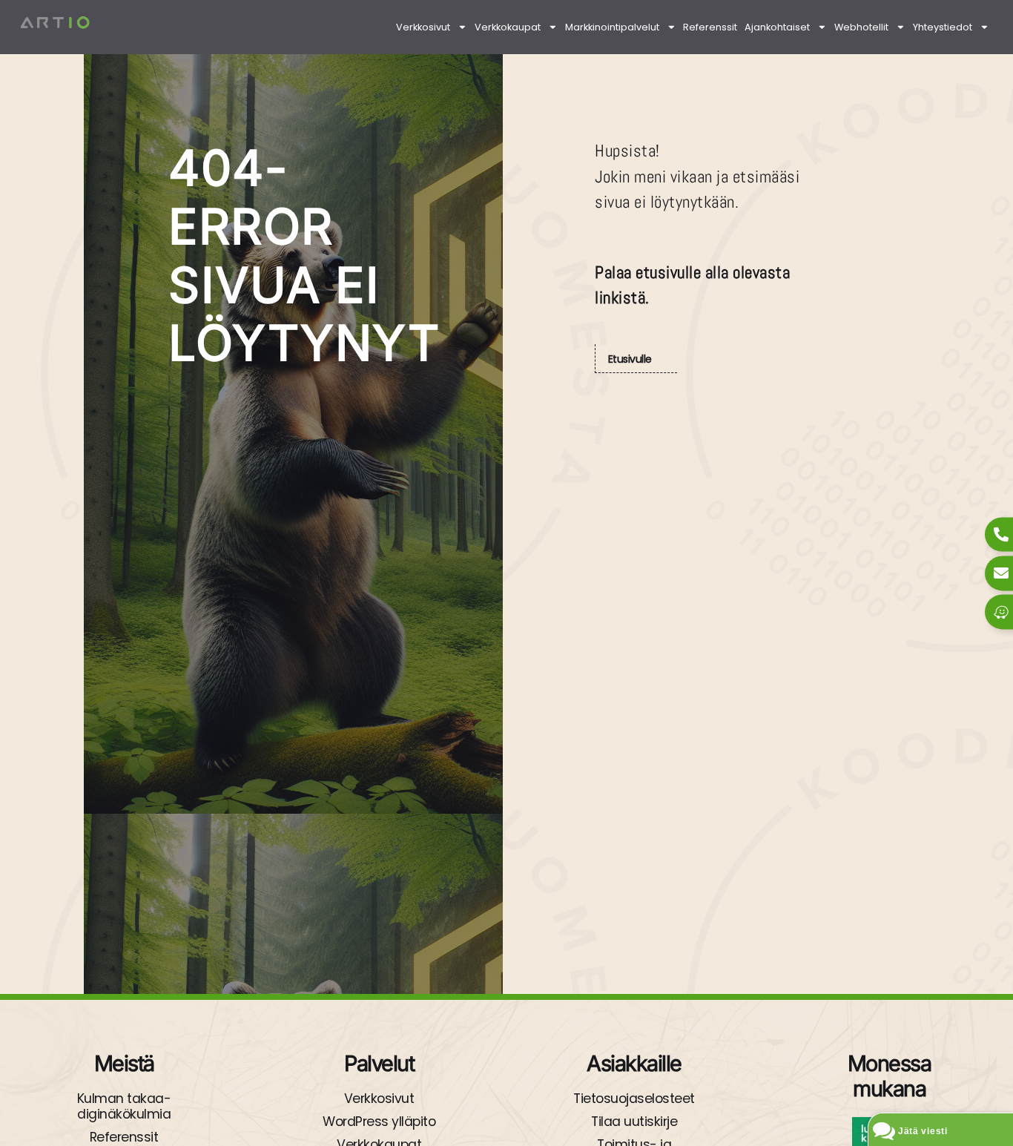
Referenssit (710, 27)
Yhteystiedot (942, 27)
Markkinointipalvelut (612, 27)
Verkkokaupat (508, 27)
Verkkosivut (423, 27)
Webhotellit (861, 27)
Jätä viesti (923, 1131)
